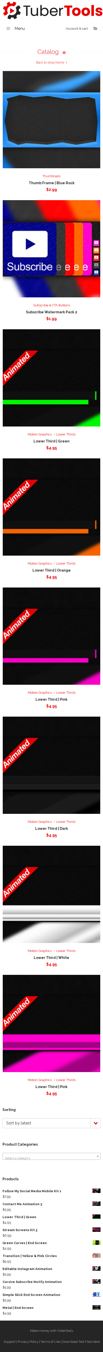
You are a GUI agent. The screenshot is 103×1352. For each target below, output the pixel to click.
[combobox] (51, 1156)
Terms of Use (50, 1342)
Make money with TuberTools (51, 1331)
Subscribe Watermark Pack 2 (51, 312)
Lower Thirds (66, 434)
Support (10, 1342)
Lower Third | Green (52, 441)
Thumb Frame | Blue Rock (51, 183)
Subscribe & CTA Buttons (51, 305)
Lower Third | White (51, 958)
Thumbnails (51, 176)
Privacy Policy (28, 1342)
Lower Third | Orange (51, 570)
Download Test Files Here (81, 1342)
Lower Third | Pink (52, 699)
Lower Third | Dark (51, 829)
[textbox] (51, 1158)
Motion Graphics (40, 434)
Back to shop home (50, 62)
